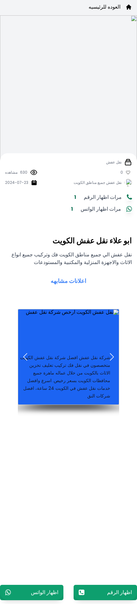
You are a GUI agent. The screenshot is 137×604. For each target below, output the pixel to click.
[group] (68, 357)
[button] (111, 357)
